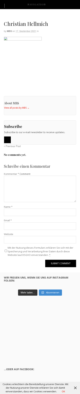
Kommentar (11, 174)
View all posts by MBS (16, 107)
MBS (9, 31)
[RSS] (7, 139)
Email (8, 220)
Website (8, 234)
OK (63, 391)
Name (8, 206)
